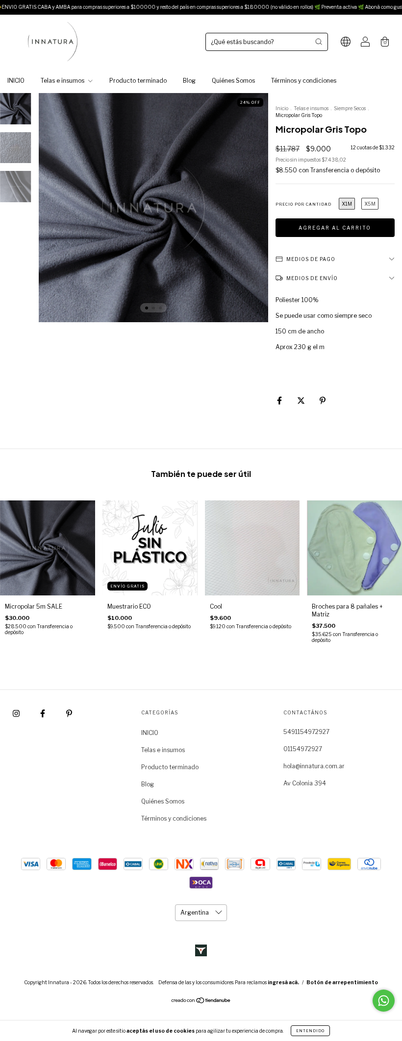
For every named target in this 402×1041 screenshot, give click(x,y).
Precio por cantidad (303, 204)
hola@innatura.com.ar (314, 766)
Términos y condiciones (303, 80)
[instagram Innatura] (16, 713)
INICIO (16, 80)
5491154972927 (306, 731)
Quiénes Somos (233, 80)
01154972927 (302, 749)
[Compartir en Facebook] (280, 400)
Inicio (282, 108)
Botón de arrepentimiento (342, 982)
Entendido (310, 1030)
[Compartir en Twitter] (301, 400)
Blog (189, 80)
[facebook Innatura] (43, 713)
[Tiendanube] (201, 1001)
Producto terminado (138, 80)
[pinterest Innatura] (69, 713)
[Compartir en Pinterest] (323, 400)
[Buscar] (318, 41)
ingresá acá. (283, 982)
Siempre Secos (350, 108)
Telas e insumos (63, 80)
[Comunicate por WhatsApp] (384, 1001)
